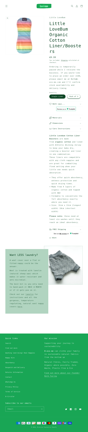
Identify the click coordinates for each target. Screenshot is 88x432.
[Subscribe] (41, 409)
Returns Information (14, 372)
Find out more (11, 348)
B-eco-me (40, 427)
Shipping (64, 60)
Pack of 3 (73, 96)
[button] (6, 6)
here (20, 307)
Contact (8, 377)
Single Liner (57, 96)
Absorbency (10, 362)
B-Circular (10, 396)
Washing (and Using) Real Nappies (20, 353)
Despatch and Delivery (15, 367)
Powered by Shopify (50, 427)
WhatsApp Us (10, 382)
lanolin (29, 294)
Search (8, 343)
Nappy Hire (10, 358)
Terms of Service (12, 392)
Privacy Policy (11, 387)
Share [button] (54, 238)
